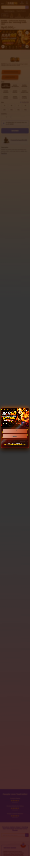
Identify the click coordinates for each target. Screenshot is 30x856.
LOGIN (15, 431)
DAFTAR (15, 436)
